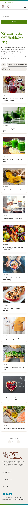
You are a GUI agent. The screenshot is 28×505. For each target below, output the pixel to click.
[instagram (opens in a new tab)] (7, 494)
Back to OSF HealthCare (10, 2)
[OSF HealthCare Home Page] (6, 6)
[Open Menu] (25, 6)
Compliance (5, 499)
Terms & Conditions (13, 499)
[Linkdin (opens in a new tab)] (10, 494)
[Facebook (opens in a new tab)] (3, 494)
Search (14, 22)
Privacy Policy (22, 499)
